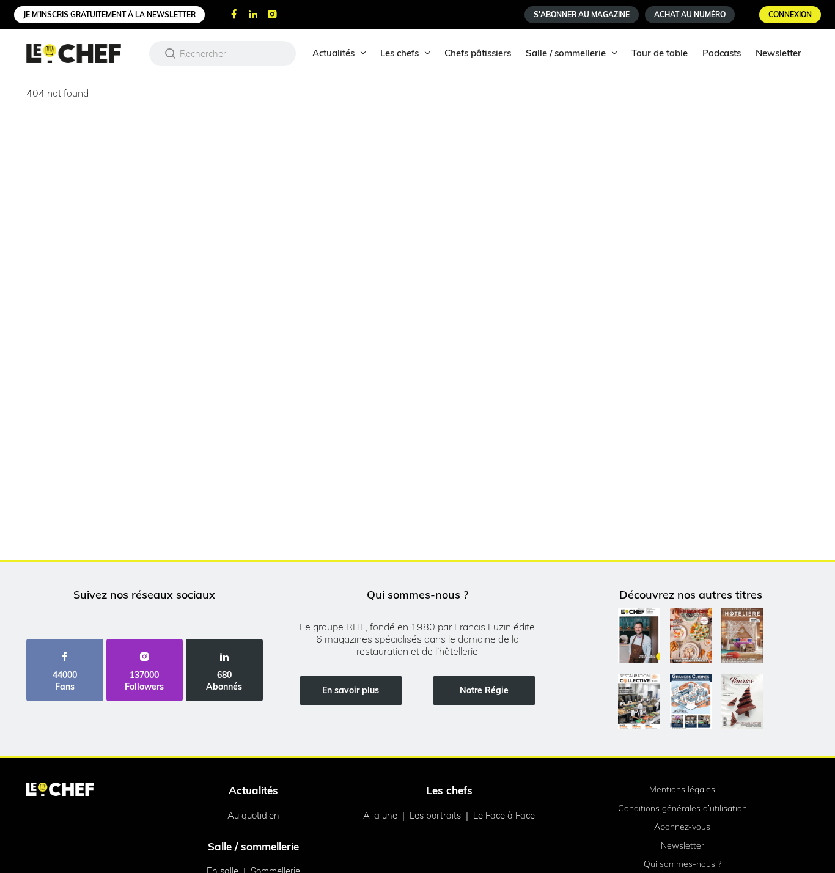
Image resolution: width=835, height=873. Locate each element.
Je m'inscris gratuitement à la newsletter (109, 14)
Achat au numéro (690, 14)
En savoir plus (350, 690)
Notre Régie (484, 690)
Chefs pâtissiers (477, 53)
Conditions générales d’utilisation (682, 808)
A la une (380, 815)
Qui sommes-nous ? (682, 863)
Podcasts (721, 53)
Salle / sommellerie (566, 53)
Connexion (790, 14)
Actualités (333, 53)
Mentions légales (682, 789)
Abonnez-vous (682, 826)
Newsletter (778, 53)
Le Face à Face (504, 815)
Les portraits (435, 815)
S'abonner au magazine (582, 14)
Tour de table (659, 53)
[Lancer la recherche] (170, 53)
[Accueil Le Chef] (82, 53)
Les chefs (399, 53)
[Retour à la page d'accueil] (60, 790)
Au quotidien (253, 815)
